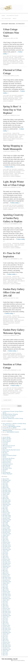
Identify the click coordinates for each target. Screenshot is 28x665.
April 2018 (5, 556)
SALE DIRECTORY (6, 18)
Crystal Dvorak (7, 427)
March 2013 (6, 640)
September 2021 (7, 504)
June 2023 (5, 484)
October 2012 (6, 648)
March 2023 (6, 487)
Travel (4, 471)
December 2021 (7, 500)
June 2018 (5, 553)
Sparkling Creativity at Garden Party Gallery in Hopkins (13, 218)
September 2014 (7, 615)
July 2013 (5, 635)
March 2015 (6, 607)
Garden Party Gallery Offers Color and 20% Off (13, 292)
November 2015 (7, 595)
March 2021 (6, 511)
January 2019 (6, 543)
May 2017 (5, 570)
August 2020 (6, 521)
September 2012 (7, 649)
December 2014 (7, 611)
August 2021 (6, 505)
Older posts (6, 400)
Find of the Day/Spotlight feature (11, 450)
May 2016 (5, 587)
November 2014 (7, 612)
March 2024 (6, 479)
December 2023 (7, 480)
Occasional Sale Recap (8, 458)
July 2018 (5, 552)
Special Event (14, 137)
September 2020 (7, 519)
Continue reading (10, 167)
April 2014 (5, 622)
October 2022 (6, 493)
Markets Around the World (9, 455)
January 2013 (6, 643)
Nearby (5, 60)
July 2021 (5, 507)
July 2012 (5, 652)
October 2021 (6, 503)
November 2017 (7, 563)
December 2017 (7, 562)
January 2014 (6, 626)
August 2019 (6, 535)
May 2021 (5, 508)
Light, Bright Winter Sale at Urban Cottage (14, 183)
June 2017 (5, 569)
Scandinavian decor (8, 464)
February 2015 (6, 608)
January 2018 (6, 560)
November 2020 (7, 517)
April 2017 (5, 571)
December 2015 (7, 594)
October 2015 (6, 597)
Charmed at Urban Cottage (12, 71)
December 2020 (7, 515)
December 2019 (7, 529)
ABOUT (14, 18)
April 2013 (5, 639)
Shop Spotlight (19, 173)
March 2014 (6, 624)
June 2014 (5, 619)
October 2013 (6, 631)
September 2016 (7, 581)
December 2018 (7, 545)
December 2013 (7, 628)
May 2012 (5, 655)
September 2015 (7, 598)
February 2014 (6, 625)
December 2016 (7, 577)
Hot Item (5, 452)
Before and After (7, 438)
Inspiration (21, 59)
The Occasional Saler (10, 659)
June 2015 (5, 602)
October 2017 (6, 564)
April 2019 (5, 539)
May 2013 (5, 638)
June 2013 (5, 636)
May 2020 (5, 524)
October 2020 (6, 518)
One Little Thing (7, 459)
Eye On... (11, 57)
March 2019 (6, 541)
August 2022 (6, 494)
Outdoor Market (13, 318)
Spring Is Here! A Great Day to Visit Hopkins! (12, 109)
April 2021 (5, 510)
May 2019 (5, 538)
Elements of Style (7, 447)
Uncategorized (6, 472)
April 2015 (5, 605)
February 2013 (6, 642)
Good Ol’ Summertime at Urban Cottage (13, 418)
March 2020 (6, 525)
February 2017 (6, 574)
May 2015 (5, 604)
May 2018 (5, 555)
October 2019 (6, 532)
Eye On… (5, 448)
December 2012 (7, 645)
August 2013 (6, 633)
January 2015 (6, 609)
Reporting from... (13, 60)
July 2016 (5, 584)
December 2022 (7, 490)
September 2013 (7, 632)
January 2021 (6, 514)
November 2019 (7, 531)
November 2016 (7, 579)
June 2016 (5, 586)
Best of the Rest (12, 56)
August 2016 (6, 583)
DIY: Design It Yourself (9, 445)
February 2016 (6, 591)
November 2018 (7, 546)
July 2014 (5, 618)
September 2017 (7, 566)
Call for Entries (7, 441)
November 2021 (7, 501)
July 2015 (5, 601)
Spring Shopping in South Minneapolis (13, 147)
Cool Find (5, 442)
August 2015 (6, 600)
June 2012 (5, 653)
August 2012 (6, 650)
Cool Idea (5, 444)
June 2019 (5, 536)
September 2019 (7, 533)
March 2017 (6, 573)
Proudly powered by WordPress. (19, 660)
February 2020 (6, 526)
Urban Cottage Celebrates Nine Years (11, 32)
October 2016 (6, 580)
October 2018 (6, 548)
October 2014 (6, 614)
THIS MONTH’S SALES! (12, 15)
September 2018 (7, 549)
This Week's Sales (15, 61)
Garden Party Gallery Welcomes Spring (13, 331)
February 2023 (6, 488)
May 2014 (5, 621)
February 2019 (6, 542)
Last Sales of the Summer (9, 415)
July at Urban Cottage (8, 417)
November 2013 (7, 629)
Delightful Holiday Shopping (10, 414)
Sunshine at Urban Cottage (12, 366)
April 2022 (5, 497)
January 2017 (6, 576)
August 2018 (6, 550)
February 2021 (6, 512)
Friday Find (12, 206)
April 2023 (5, 486)
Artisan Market (11, 353)
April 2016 (5, 588)
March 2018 (6, 557)
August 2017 (6, 567)
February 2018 (6, 559)
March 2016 (6, 590)
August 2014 (6, 617)
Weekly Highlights (12, 63)
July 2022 (5, 495)
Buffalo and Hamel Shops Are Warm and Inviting (14, 424)
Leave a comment (8, 101)
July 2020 (5, 522)
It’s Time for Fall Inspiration (11, 254)
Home (3, 15)
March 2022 (6, 498)
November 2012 (7, 646)
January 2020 (6, 528)
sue (5, 38)
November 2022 (7, 491)
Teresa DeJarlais (7, 423)
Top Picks (21, 208)
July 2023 (5, 483)
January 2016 (6, 593)
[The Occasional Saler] (14, 8)
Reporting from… (7, 462)
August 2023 (6, 481)
